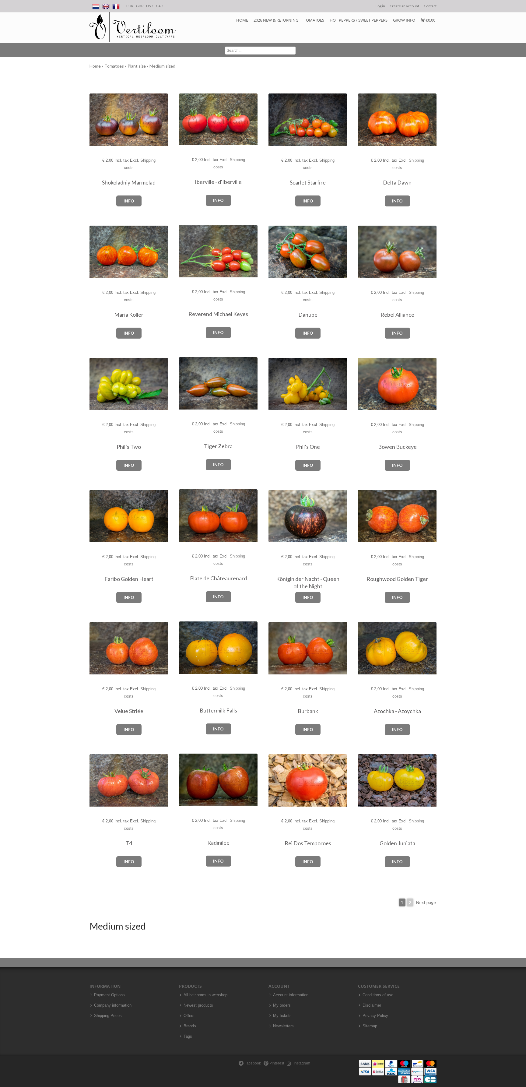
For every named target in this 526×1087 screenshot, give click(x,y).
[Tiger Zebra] (185, 383)
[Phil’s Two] (95, 384)
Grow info (404, 20)
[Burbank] (274, 648)
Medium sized (162, 66)
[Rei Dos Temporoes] (274, 780)
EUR (129, 6)
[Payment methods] (398, 1071)
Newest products (198, 1005)
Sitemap (370, 1026)
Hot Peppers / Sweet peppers (358, 20)
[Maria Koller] (95, 252)
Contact (430, 6)
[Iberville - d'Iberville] (185, 119)
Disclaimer (372, 1005)
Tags (188, 1036)
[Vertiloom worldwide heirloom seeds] (132, 27)
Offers (189, 1015)
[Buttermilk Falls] (185, 648)
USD (149, 6)
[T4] (95, 780)
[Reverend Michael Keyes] (185, 251)
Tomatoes (314, 20)
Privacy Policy (375, 1015)
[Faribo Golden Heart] (95, 516)
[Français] (116, 5)
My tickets (282, 1015)
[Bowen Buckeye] (364, 384)
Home (242, 20)
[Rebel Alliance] (364, 252)
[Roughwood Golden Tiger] (364, 516)
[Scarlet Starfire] (274, 120)
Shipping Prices (108, 1015)
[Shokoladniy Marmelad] (95, 120)
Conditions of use (378, 995)
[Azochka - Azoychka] (364, 648)
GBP (139, 6)
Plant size (137, 66)
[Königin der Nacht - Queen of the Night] (274, 516)
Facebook (252, 1063)
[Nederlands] (96, 5)
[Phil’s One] (274, 384)
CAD (159, 6)
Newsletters (283, 1026)
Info (129, 200)
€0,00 (430, 20)
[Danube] (274, 252)
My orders (282, 1005)
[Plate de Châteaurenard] (185, 515)
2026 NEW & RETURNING (276, 20)
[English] (106, 5)
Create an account (404, 6)
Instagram (301, 1063)
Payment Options (109, 995)
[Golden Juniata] (364, 780)
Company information (113, 1005)
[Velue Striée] (95, 648)
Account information (290, 995)
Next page (426, 902)
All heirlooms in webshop (205, 995)
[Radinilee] (185, 780)
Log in (380, 6)
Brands (190, 1026)
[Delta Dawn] (364, 120)
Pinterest (276, 1063)
